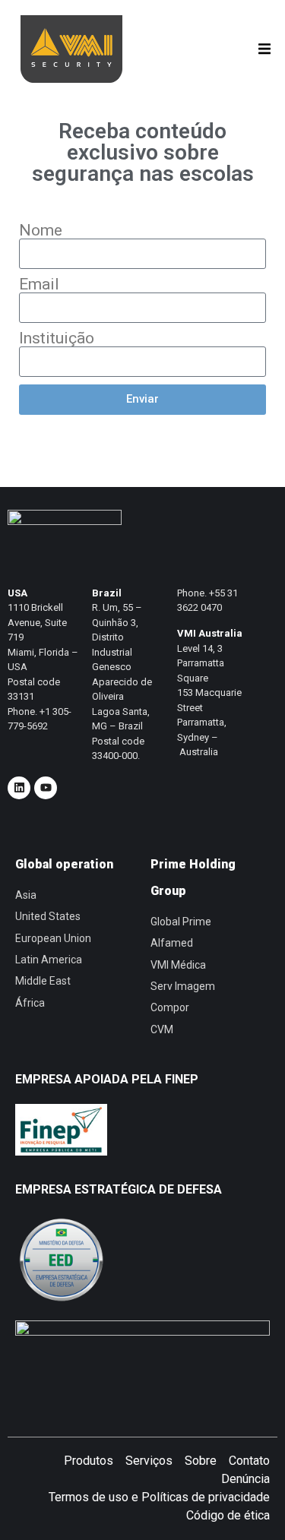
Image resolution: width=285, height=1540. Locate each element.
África (30, 1003)
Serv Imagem (182, 986)
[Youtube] (45, 787)
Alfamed (171, 943)
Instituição (56, 338)
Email (39, 285)
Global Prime (180, 921)
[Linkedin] (19, 787)
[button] (264, 49)
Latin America (48, 959)
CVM (161, 1029)
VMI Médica (178, 965)
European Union (53, 938)
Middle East (43, 981)
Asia (25, 895)
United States (48, 916)
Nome (40, 231)
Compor (169, 1007)
